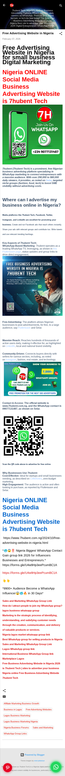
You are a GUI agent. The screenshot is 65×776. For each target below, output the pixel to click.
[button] (61, 34)
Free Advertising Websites (39, 709)
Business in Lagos (13, 709)
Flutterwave (24, 327)
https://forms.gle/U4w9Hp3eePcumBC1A (29, 572)
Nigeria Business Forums (16, 727)
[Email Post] (4, 697)
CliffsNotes (36, 478)
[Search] (61, 6)
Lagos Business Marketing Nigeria (21, 721)
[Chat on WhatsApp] (56, 767)
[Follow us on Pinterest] (7, 767)
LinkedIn (10, 346)
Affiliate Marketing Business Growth (21, 703)
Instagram (11, 359)
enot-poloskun (39, 761)
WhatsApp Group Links (15, 733)
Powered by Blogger (34, 754)
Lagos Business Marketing (17, 715)
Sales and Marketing (43, 727)
